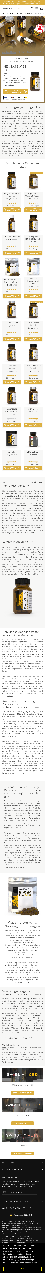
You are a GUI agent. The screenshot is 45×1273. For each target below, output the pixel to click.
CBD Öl (5, 14)
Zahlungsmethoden (15, 1201)
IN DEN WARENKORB (16, 91)
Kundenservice (12, 1169)
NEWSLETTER (10, 1178)
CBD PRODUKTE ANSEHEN (22, 1093)
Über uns (8, 1163)
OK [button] (22, 1269)
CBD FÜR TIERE (17, 14)
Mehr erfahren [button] (31, 1263)
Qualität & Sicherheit (16, 1208)
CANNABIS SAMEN (33, 14)
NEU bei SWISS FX (14, 68)
